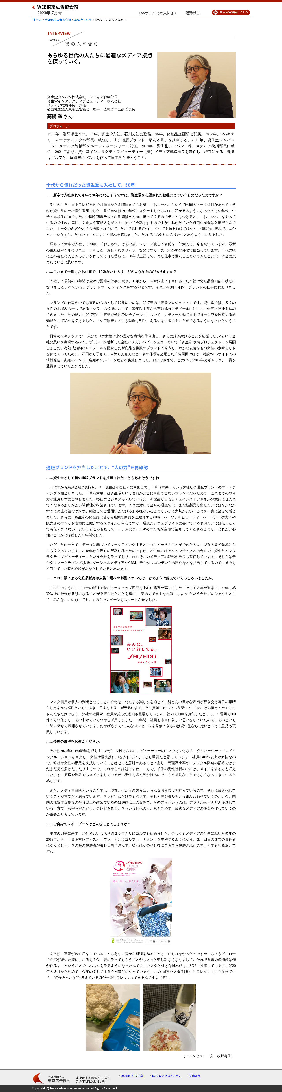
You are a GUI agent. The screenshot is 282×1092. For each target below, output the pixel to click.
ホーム (37, 19)
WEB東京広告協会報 (58, 19)
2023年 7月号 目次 (132, 1075)
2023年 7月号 (49, 13)
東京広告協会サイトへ (234, 12)
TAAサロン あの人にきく (158, 12)
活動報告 (193, 12)
